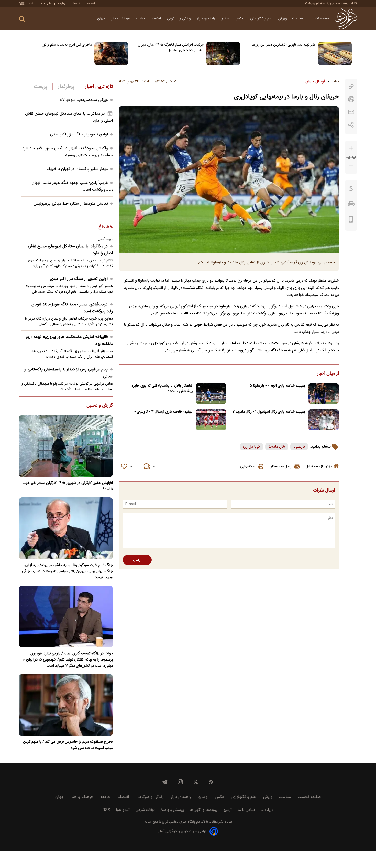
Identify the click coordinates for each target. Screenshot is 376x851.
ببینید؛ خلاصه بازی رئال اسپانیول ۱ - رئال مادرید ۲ (269, 412)
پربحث (40, 87)
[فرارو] (346, 18)
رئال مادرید (276, 446)
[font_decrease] (351, 166)
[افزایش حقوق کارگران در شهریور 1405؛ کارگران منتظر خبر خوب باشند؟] (66, 446)
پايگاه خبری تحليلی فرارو (178, 822)
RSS (22, 4)
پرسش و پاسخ (172, 810)
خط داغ (105, 227)
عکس (240, 19)
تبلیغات (75, 4)
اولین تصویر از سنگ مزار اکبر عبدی (79, 134)
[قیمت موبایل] (351, 220)
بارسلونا (299, 446)
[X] (196, 782)
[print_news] (351, 99)
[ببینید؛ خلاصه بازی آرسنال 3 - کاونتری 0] (211, 419)
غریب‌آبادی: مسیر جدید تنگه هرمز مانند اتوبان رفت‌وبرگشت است (72, 308)
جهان (101, 19)
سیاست (298, 19)
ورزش (282, 19)
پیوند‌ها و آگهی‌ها (204, 810)
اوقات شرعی (145, 810)
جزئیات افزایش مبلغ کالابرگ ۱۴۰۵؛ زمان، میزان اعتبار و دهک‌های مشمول (171, 47)
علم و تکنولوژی (261, 19)
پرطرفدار (66, 87)
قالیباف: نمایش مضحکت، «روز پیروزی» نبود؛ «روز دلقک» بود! (69, 340)
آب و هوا (123, 810)
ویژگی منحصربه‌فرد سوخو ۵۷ (84, 100)
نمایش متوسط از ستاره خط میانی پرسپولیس (71, 203)
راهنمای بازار (206, 19)
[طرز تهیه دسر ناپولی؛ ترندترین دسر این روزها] (335, 53)
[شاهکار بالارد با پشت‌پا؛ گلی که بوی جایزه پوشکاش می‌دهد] (211, 393)
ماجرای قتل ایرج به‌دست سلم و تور (67, 45)
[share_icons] (351, 124)
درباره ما (62, 4)
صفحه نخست (319, 19)
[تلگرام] (165, 782)
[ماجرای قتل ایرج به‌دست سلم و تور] (111, 53)
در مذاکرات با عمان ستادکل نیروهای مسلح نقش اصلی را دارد (70, 250)
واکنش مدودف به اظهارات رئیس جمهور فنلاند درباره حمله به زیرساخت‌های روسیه (68, 152)
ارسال (137, 560)
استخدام (89, 4)
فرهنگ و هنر (121, 19)
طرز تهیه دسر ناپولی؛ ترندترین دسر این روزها (283, 45)
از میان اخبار (328, 374)
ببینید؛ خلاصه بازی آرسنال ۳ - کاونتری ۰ (163, 412)
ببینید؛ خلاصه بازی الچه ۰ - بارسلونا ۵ (277, 386)
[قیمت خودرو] (351, 204)
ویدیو (225, 19)
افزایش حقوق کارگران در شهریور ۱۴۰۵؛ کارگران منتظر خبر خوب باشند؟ (67, 486)
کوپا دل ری (251, 446)
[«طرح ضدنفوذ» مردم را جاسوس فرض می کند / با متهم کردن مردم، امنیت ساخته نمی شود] (66, 705)
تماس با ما (46, 4)
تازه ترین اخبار (99, 87)
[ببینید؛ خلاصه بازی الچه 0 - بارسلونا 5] (323, 393)
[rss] (211, 782)
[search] (22, 19)
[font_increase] (351, 148)
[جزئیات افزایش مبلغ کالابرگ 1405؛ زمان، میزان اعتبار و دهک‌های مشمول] (223, 53)
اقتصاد (156, 19)
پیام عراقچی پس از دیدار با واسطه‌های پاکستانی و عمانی (68, 373)
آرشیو (32, 4)
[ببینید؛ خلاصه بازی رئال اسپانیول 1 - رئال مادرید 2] (323, 419)
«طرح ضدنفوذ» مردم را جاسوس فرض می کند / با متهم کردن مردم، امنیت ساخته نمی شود (68, 745)
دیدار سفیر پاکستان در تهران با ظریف (77, 169)
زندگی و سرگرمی (179, 19)
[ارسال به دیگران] (351, 112)
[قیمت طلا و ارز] (351, 189)
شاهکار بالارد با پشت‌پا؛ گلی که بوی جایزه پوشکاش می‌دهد (162, 388)
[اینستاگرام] (180, 782)
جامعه (141, 19)
